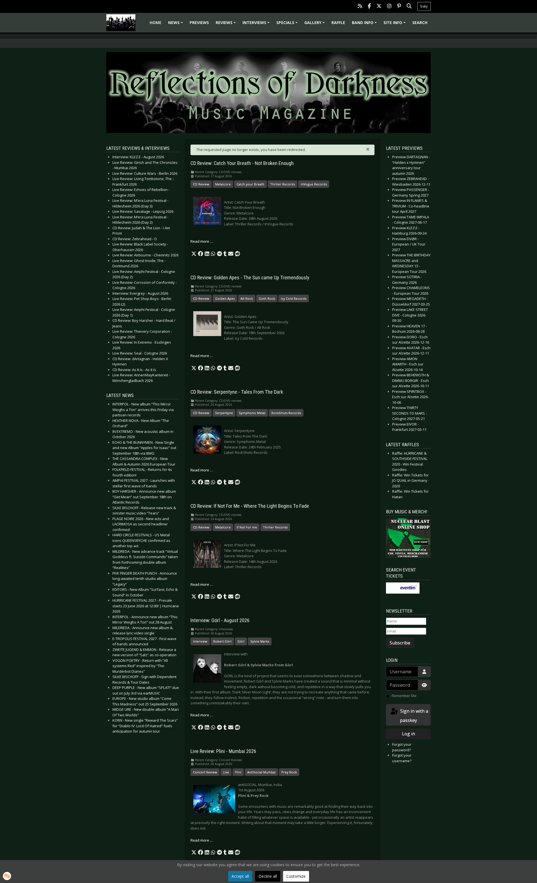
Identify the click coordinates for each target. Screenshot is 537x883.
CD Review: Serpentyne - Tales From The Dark (236, 392)
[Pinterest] (399, 7)
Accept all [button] (240, 876)
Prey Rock (289, 772)
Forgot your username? (401, 758)
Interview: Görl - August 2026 (219, 620)
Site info (395, 24)
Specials (287, 24)
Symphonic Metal (252, 413)
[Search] (409, 7)
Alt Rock (247, 298)
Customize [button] (296, 876)
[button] (193, 253)
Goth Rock (267, 298)
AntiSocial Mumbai (261, 772)
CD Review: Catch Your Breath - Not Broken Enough (242, 163)
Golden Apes (225, 298)
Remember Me (404, 695)
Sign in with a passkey (413, 715)
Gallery (315, 24)
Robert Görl (222, 641)
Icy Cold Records (293, 298)
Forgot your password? (401, 747)
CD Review (201, 184)
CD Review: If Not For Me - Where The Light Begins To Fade (249, 506)
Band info (365, 24)
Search (419, 22)
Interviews (256, 24)
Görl (240, 641)
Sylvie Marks (259, 641)
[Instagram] (389, 7)
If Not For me (247, 527)
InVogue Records (314, 184)
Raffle (338, 22)
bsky (424, 6)
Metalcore (223, 184)
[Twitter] (378, 7)
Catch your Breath (250, 184)
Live (226, 772)
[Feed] (360, 7)
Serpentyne (224, 413)
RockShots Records (286, 413)
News (176, 24)
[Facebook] (369, 7)
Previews (199, 22)
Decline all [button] (267, 876)
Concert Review (205, 772)
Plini (238, 772)
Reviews (226, 24)
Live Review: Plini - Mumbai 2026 (223, 751)
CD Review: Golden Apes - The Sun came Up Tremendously (249, 278)
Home (155, 22)
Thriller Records (282, 184)
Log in (408, 734)
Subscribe (400, 643)
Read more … (201, 241)
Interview (200, 641)
